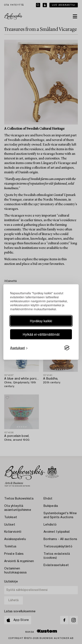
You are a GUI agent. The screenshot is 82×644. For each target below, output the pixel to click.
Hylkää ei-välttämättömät (41, 334)
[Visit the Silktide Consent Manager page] (67, 348)
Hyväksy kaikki (41, 320)
